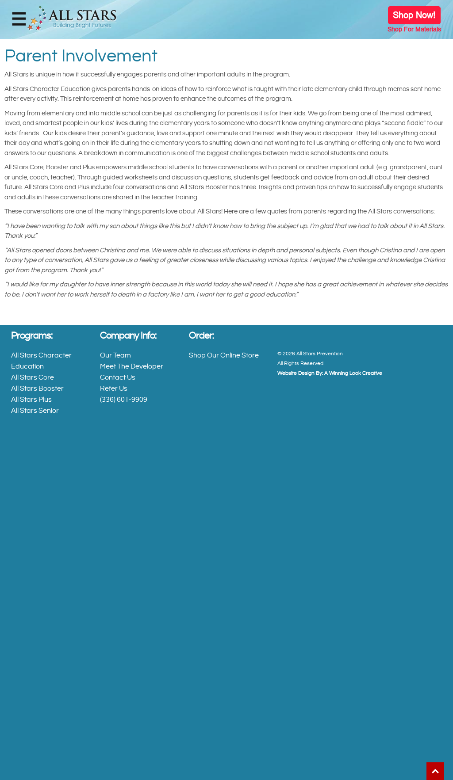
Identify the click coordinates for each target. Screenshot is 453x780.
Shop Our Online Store (224, 355)
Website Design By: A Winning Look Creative (329, 373)
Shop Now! (414, 15)
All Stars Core (32, 377)
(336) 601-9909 (123, 399)
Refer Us (113, 388)
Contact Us (117, 377)
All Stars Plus (31, 399)
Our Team (115, 355)
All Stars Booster (38, 388)
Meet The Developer (131, 366)
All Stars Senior (35, 411)
